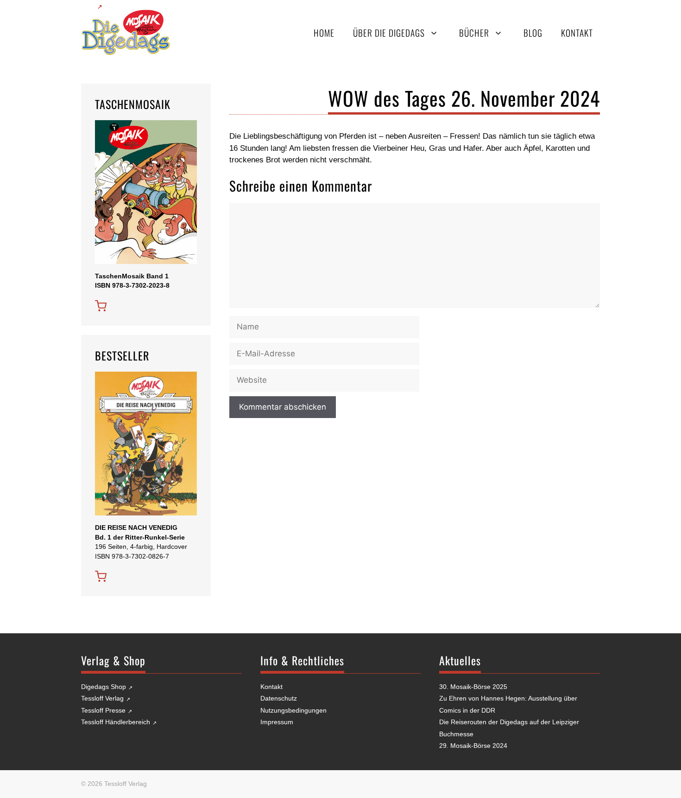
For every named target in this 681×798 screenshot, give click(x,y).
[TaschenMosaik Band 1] (101, 306)
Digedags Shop (103, 686)
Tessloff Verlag (102, 698)
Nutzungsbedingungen (293, 710)
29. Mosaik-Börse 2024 (473, 745)
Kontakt (577, 32)
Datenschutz (278, 698)
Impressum (276, 722)
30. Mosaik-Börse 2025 (473, 686)
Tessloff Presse (103, 710)
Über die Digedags (389, 32)
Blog (532, 32)
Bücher (474, 32)
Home (324, 32)
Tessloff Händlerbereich (115, 722)
